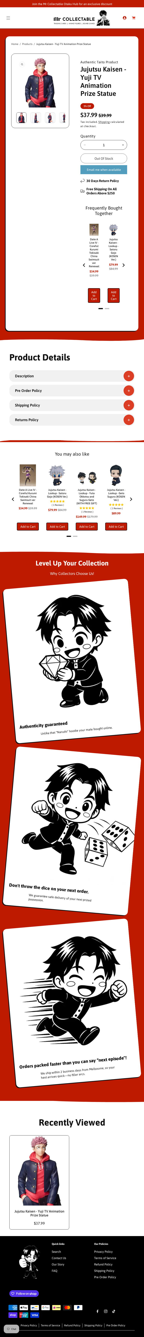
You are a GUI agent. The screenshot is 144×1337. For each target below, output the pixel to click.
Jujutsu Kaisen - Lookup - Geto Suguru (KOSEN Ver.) (116, 494)
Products (27, 44)
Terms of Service (105, 1258)
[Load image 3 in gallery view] (50, 117)
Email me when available (104, 169)
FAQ (54, 1270)
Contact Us (59, 1258)
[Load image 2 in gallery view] (36, 117)
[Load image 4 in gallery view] (64, 117)
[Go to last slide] (84, 265)
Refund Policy (103, 1264)
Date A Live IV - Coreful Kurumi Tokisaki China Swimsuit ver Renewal (94, 253)
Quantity (87, 136)
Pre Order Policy (105, 1277)
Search (56, 1251)
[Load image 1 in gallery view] (21, 117)
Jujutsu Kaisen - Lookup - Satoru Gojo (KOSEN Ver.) (113, 249)
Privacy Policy (103, 1251)
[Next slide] (123, 265)
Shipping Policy (104, 1270)
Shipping (104, 121)
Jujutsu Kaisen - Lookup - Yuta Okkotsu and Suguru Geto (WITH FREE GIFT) (86, 496)
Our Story (58, 1264)
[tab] (100, 308)
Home (14, 44)
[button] (8, 18)
